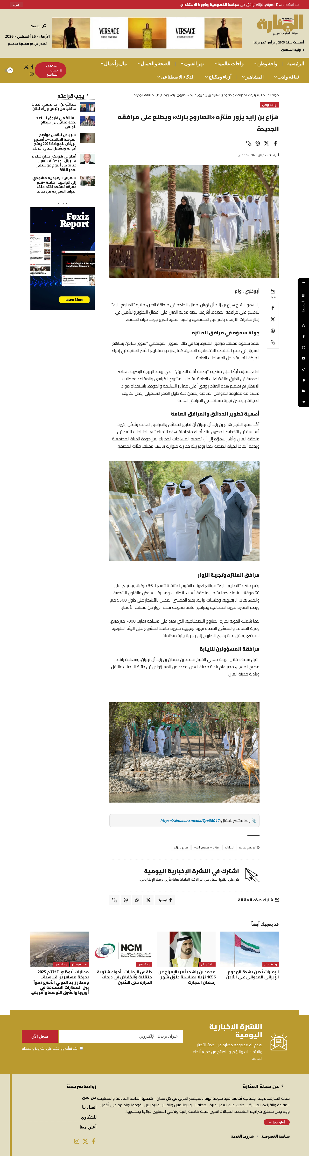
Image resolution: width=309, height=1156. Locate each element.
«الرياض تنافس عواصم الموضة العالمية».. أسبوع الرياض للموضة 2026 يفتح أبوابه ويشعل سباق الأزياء (54, 141)
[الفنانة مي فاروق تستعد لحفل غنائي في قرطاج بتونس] (87, 121)
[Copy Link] (248, 143)
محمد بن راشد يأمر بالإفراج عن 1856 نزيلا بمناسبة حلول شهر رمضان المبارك (187, 977)
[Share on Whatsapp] (137, 900)
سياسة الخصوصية (224, 4)
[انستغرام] (31, 74)
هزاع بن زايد (181, 847)
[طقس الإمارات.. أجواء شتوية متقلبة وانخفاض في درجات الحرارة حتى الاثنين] (123, 949)
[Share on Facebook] (275, 143)
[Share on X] (266, 143)
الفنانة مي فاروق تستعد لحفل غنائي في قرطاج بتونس (56, 122)
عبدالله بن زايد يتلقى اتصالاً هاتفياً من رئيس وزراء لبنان (54, 106)
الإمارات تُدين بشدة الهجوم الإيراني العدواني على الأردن (252, 974)
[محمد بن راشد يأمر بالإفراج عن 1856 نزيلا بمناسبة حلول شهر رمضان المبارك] (186, 949)
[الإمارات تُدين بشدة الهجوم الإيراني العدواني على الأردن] (249, 949)
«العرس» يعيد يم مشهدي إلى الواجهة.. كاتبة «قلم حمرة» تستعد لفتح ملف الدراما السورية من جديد (54, 184)
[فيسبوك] (32, 66)
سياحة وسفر (79, 964)
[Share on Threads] (257, 143)
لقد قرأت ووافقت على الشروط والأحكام (49, 1048)
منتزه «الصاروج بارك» (206, 847)
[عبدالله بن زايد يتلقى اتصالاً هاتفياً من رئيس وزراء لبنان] (87, 107)
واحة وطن (269, 105)
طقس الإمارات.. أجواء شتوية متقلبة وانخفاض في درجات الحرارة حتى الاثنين (124, 977)
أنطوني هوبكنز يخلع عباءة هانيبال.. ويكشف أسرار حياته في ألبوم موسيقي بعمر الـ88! (54, 163)
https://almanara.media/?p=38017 (189, 820)
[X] (26, 66)
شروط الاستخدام (194, 4)
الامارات (229, 847)
